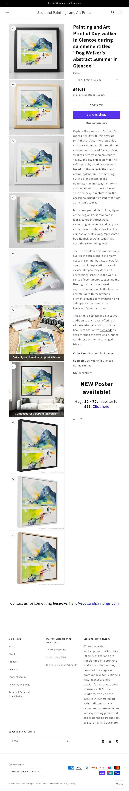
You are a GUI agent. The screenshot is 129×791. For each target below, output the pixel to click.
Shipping (77, 95)
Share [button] (79, 418)
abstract (109, 136)
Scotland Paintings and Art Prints (31, 783)
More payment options (96, 123)
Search (12, 646)
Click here (101, 406)
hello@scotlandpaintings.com (94, 603)
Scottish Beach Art (56, 657)
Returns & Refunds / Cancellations (19, 694)
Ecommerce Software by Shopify (60, 783)
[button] (7, 12)
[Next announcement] (122, 3)
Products (13, 661)
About (12, 653)
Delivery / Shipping (19, 684)
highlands (106, 330)
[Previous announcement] (6, 3)
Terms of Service (18, 676)
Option (76, 72)
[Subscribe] (67, 741)
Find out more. (109, 722)
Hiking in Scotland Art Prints (61, 664)
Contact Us (15, 669)
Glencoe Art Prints (56, 649)
